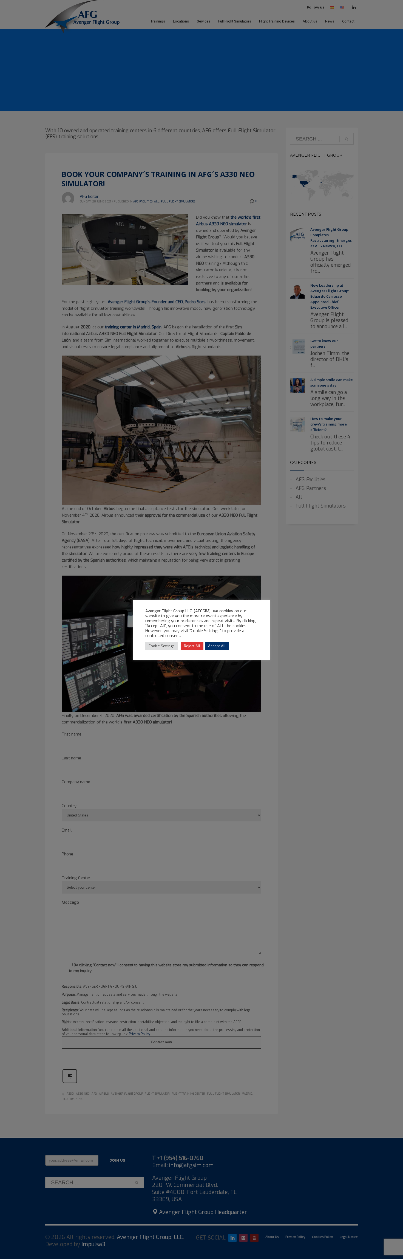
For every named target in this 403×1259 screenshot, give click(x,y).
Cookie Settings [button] (162, 646)
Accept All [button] (217, 646)
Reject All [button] (192, 646)
